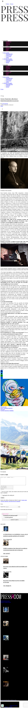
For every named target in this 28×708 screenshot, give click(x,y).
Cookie (10, 706)
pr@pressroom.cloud (5, 600)
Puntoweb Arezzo (14, 705)
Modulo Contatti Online (6, 602)
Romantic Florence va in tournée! (12, 663)
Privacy (6, 706)
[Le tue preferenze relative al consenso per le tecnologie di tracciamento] (2, 705)
